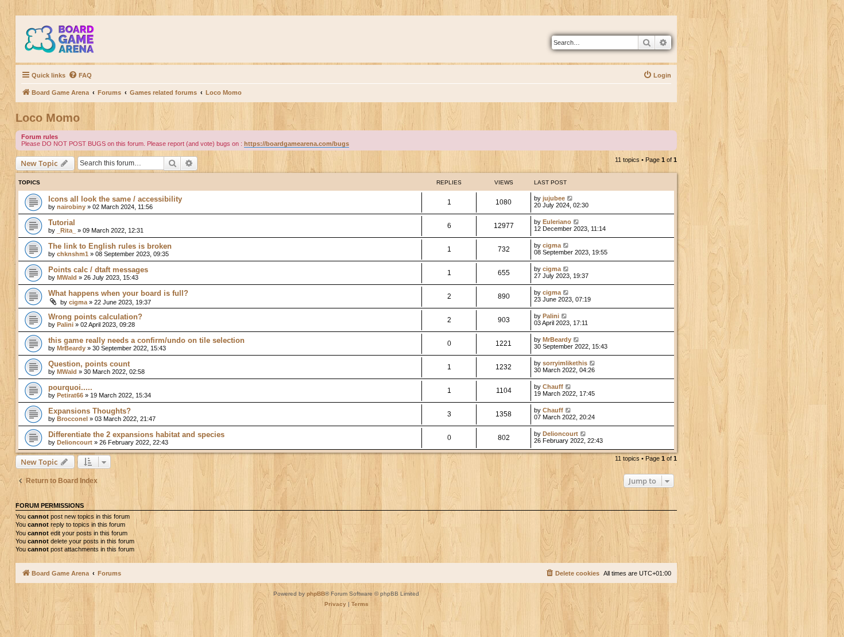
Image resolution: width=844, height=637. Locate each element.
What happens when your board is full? (118, 293)
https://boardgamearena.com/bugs (296, 143)
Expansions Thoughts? (89, 411)
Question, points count (89, 364)
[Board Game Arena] (67, 39)
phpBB (316, 593)
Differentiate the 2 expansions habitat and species (136, 434)
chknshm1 (72, 253)
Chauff (553, 386)
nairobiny (71, 206)
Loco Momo (48, 117)
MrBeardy (71, 348)
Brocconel (72, 418)
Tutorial (61, 222)
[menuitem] (80, 75)
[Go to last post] (570, 198)
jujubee (554, 198)
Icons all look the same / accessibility (115, 199)
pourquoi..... (70, 387)
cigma (552, 245)
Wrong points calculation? (95, 316)
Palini (65, 324)
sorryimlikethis (565, 363)
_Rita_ (66, 230)
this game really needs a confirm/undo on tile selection (146, 340)
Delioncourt (74, 442)
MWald (67, 277)
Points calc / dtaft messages (98, 269)
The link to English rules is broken (110, 246)
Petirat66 (70, 395)
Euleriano (557, 221)
